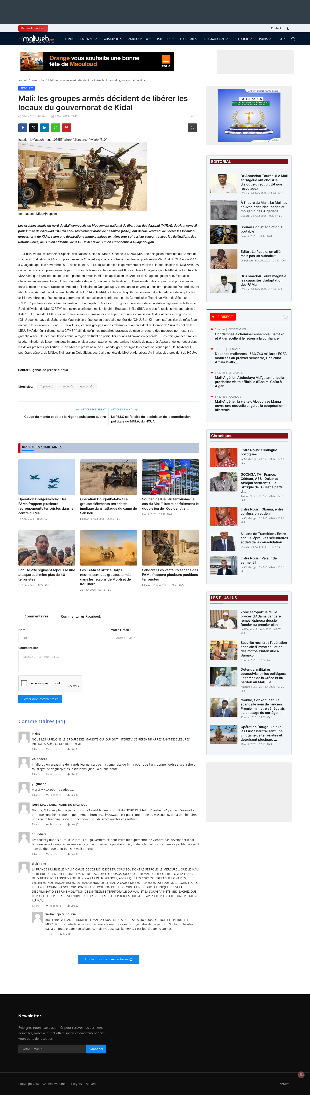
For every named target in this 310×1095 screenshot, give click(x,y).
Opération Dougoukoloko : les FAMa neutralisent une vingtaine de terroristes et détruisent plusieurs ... (262, 733)
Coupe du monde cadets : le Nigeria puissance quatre (65, 417)
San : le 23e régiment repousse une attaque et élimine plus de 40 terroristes (46, 574)
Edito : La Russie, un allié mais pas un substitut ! (260, 253)
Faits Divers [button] (111, 39)
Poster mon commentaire (40, 699)
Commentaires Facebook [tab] (81, 616)
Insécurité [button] (241, 39)
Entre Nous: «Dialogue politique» (259, 452)
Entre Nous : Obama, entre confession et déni (262, 511)
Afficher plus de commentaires (106, 959)
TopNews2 (46, 386)
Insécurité (37, 80)
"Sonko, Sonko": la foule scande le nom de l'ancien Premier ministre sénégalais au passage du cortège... (263, 706)
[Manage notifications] (301, 1074)
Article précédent (93, 409)
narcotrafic (67, 386)
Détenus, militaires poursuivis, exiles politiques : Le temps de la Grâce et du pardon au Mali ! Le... (264, 675)
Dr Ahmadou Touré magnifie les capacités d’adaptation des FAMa (263, 280)
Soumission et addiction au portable (262, 229)
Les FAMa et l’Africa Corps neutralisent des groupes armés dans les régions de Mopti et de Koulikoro (105, 577)
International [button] (214, 39)
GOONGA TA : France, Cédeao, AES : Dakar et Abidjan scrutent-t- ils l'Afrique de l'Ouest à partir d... (262, 482)
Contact (276, 28)
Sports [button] (263, 39)
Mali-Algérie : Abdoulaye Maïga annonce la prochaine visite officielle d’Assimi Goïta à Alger (249, 381)
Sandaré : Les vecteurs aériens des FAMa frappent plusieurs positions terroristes (170, 574)
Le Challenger (249, 459)
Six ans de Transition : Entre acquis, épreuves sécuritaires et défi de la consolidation (264, 538)
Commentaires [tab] (36, 616)
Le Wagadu (247, 629)
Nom (21, 630)
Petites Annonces (32, 28)
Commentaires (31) (41, 721)
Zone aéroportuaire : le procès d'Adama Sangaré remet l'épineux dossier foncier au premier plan (261, 618)
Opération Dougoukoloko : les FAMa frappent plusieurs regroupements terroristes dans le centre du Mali (45, 506)
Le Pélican (247, 260)
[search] (293, 39)
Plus (280, 39)
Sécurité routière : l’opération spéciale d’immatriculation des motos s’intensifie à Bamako (264, 648)
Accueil (22, 80)
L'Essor (84, 519)
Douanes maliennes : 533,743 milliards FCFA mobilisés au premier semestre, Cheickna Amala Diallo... (251, 358)
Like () (75, 749)
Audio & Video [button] (138, 39)
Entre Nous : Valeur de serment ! (259, 560)
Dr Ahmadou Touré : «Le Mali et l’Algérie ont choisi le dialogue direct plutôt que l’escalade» (264, 182)
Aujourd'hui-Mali (249, 496)
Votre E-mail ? (121, 630)
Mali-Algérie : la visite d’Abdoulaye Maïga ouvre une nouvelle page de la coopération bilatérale (249, 405)
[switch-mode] (288, 28)
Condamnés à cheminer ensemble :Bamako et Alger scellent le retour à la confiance (249, 336)
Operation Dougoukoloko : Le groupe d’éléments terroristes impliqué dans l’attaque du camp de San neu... (108, 506)
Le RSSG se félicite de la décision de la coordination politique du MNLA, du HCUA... (151, 419)
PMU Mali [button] (87, 39)
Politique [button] (164, 39)
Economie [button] (187, 39)
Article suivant (122, 409)
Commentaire (28, 648)
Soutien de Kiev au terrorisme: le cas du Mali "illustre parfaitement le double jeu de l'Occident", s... (170, 503)
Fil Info (68, 39)
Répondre (55, 749)
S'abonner (96, 1049)
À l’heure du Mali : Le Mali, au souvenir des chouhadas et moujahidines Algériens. (264, 206)
